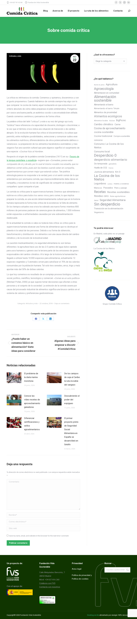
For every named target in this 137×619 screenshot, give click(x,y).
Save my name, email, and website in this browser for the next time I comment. (39, 536)
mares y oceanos (121, 184)
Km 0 (117, 171)
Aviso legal (76, 569)
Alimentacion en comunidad (106, 93)
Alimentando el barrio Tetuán (106, 108)
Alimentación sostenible (105, 98)
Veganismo (99, 212)
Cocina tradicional (103, 136)
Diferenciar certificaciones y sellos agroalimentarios (32, 424)
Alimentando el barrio (103, 104)
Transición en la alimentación (108, 208)
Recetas (100, 192)
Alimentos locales (101, 121)
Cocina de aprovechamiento (109, 128)
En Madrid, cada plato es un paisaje (109, 233)
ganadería (112, 164)
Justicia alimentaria (104, 171)
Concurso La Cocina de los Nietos (109, 145)
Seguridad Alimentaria (112, 200)
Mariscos (98, 188)
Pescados (108, 188)
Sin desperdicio (107, 204)
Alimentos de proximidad (105, 112)
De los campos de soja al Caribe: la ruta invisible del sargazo (72, 379)
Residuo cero (101, 196)
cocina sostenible (103, 132)
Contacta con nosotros (49, 587)
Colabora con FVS (47, 583)
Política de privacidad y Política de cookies (82, 577)
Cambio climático (103, 124)
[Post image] (14, 377)
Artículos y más (15, 56)
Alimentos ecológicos (108, 116)
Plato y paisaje (120, 188)
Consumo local (102, 151)
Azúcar (112, 121)
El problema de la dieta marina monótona (31, 377)
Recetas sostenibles (118, 192)
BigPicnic (121, 120)
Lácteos (109, 184)
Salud (96, 200)
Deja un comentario (61, 303)
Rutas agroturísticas (117, 196)
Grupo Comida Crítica (112, 304)
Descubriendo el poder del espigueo (72, 400)
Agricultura (111, 84)
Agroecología (104, 89)
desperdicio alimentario (110, 159)
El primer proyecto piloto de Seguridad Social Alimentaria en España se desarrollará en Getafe (71, 431)
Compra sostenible (122, 136)
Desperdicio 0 (105, 155)
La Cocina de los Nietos (107, 177)
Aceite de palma (99, 85)
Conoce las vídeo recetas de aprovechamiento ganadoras (32, 401)
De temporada (100, 163)
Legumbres (100, 183)
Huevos (111, 168)
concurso (98, 140)
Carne (117, 124)
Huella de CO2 (100, 167)
